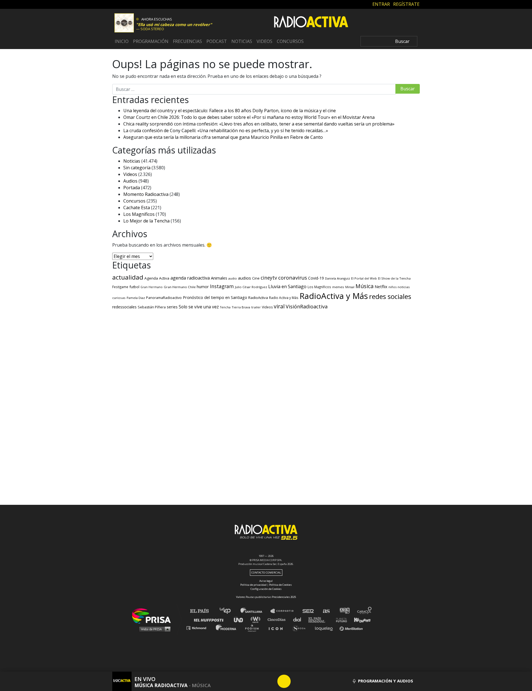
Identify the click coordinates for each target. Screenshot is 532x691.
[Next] (310, 681)
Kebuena (359, 619)
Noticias (241, 41)
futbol (134, 286)
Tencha (225, 307)
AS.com (326, 611)
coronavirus (292, 277)
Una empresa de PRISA (153, 615)
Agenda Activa (156, 278)
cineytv (269, 277)
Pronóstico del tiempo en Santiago (215, 297)
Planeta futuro (340, 619)
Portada (131, 188)
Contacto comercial (266, 572)
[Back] (257, 681)
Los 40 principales (229, 611)
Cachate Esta (136, 207)
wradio (257, 619)
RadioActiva (258, 297)
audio (232, 278)
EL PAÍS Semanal (319, 619)
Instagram (222, 286)
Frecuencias (187, 41)
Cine (256, 278)
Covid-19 (316, 278)
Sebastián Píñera (152, 307)
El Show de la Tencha (394, 278)
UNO (241, 619)
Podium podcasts (254, 627)
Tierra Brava (241, 307)
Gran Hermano (151, 287)
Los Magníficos (139, 214)
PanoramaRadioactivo (164, 297)
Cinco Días (277, 619)
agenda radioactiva (190, 278)
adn (344, 611)
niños (392, 287)
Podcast (216, 41)
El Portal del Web (364, 278)
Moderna (226, 627)
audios (244, 278)
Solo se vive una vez (199, 307)
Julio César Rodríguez (251, 287)
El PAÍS (202, 611)
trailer (256, 307)
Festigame (120, 287)
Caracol (364, 611)
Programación (150, 41)
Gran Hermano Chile (180, 287)
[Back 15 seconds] (270, 681)
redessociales (124, 306)
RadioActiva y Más (334, 295)
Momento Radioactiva (145, 194)
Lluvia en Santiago (287, 286)
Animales (219, 278)
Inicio (122, 41)
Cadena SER (308, 611)
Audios (130, 181)
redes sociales (390, 296)
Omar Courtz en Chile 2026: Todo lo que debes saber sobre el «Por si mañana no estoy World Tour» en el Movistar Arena (249, 117)
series (172, 306)
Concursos (290, 41)
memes (338, 287)
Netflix (381, 286)
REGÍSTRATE (406, 4)
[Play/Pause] (284, 681)
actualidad (127, 277)
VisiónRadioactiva (307, 306)
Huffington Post (210, 619)
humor (203, 286)
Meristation (351, 627)
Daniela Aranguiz (337, 278)
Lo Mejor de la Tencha (146, 221)
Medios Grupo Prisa (153, 629)
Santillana (255, 611)
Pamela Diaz (136, 298)
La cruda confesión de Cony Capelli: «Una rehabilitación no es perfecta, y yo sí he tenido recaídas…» (225, 130)
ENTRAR (381, 4)
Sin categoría (136, 168)
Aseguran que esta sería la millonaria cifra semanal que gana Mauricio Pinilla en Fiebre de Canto (223, 137)
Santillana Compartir (284, 611)
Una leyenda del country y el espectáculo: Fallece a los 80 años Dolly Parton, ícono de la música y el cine (229, 111)
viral (279, 306)
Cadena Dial (299, 619)
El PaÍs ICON (278, 627)
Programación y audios (385, 681)
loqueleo (325, 627)
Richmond (199, 627)
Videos (264, 41)
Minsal (349, 287)
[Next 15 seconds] (297, 681)
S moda (300, 627)
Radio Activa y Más (283, 297)
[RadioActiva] (311, 22)
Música (364, 286)
